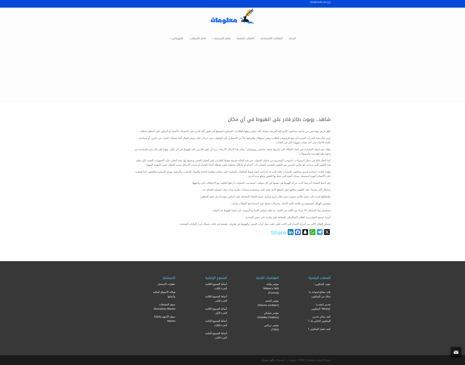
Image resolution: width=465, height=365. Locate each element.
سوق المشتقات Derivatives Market (164, 306)
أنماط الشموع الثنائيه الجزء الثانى (216, 335)
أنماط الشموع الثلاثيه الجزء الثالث (216, 286)
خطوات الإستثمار (166, 284)
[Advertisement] (232, 75)
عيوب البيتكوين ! (322, 284)
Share (278, 233)
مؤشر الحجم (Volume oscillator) (268, 303)
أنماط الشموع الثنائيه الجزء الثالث (216, 323)
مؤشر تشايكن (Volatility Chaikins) (268, 315)
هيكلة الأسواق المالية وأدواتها (164, 294)
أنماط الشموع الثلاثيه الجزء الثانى (216, 298)
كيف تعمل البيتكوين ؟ (319, 328)
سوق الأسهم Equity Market (164, 318)
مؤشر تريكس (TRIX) (271, 327)
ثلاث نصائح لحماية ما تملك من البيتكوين (320, 294)
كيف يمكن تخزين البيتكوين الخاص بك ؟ (319, 318)
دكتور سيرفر (267, 359)
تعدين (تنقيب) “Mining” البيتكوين (321, 306)
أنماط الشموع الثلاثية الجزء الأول (216, 311)
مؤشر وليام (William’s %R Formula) (271, 288)
